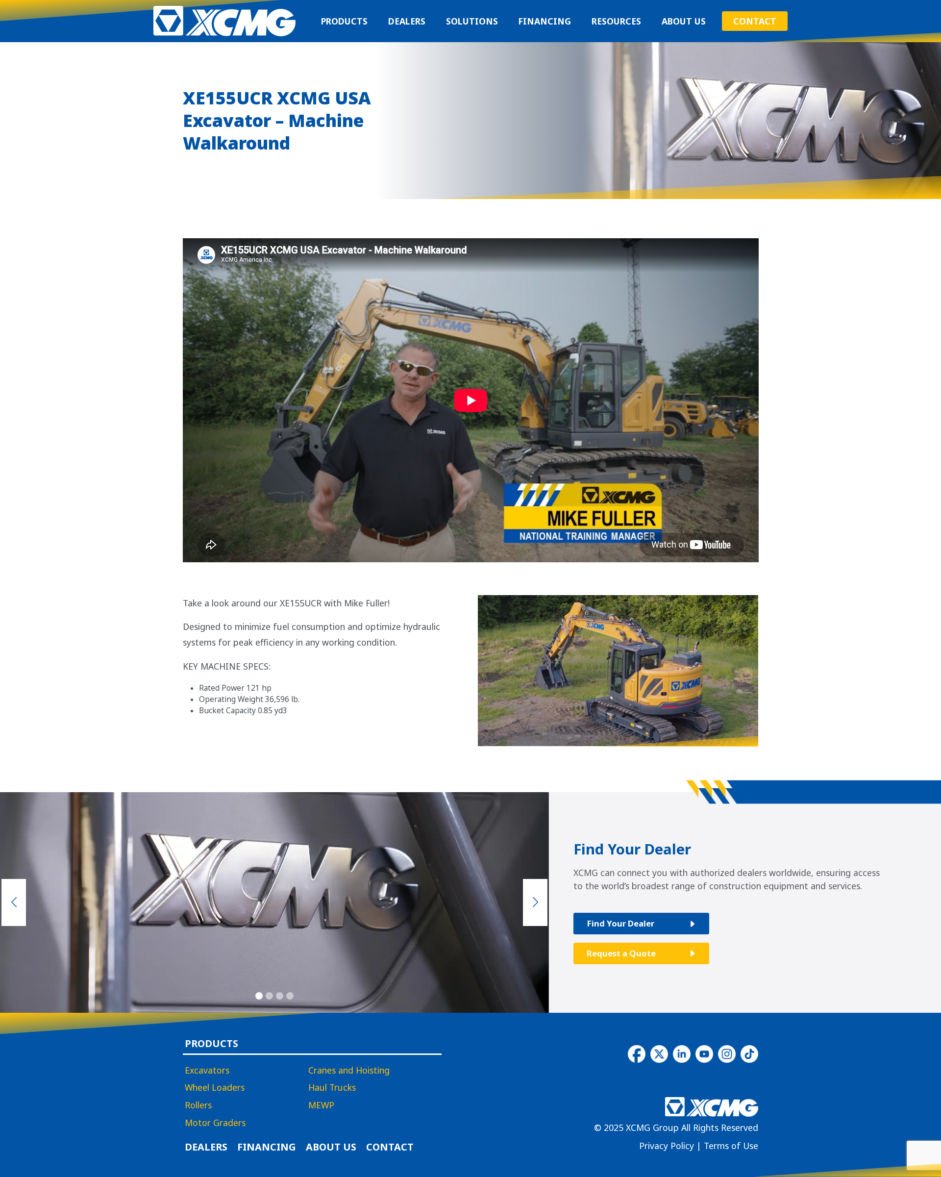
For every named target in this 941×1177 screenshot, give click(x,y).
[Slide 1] (259, 995)
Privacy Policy (666, 1146)
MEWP (321, 1105)
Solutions (472, 21)
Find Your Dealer (620, 923)
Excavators (207, 1070)
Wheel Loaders (215, 1087)
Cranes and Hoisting (349, 1070)
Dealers (406, 21)
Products (344, 21)
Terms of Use (731, 1146)
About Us (684, 21)
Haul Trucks (332, 1087)
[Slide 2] (269, 995)
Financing (544, 21)
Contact (754, 21)
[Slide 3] (279, 995)
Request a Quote (621, 953)
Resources (616, 21)
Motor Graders (215, 1123)
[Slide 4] (290, 995)
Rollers (198, 1105)
